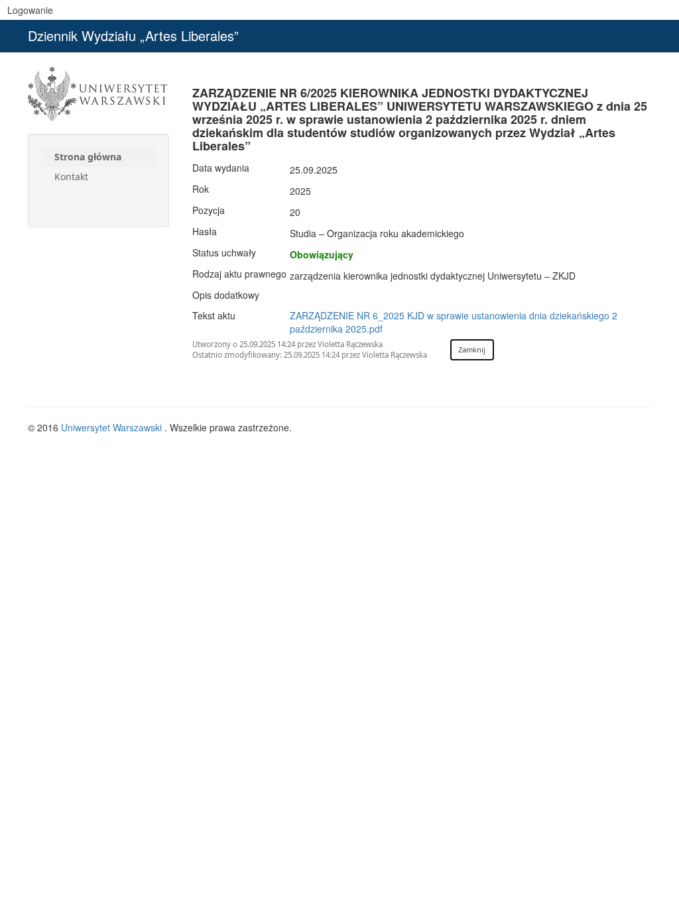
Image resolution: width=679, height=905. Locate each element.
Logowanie (30, 10)
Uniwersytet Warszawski (112, 427)
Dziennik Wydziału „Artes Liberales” (133, 35)
